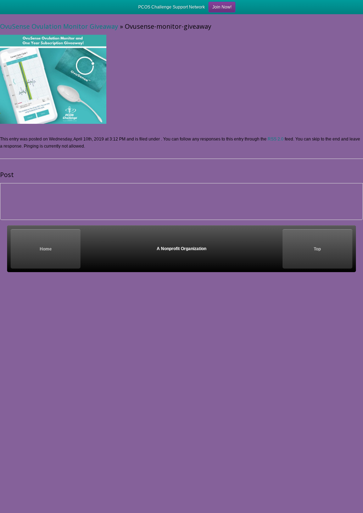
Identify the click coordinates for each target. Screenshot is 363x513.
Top (317, 249)
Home (46, 249)
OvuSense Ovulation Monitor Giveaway (59, 26)
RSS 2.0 (276, 139)
